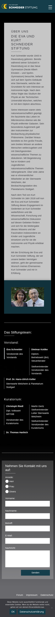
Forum (19, 595)
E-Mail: (8, 535)
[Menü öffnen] (50, 7)
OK (13, 611)
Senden (35, 572)
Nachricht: (10, 548)
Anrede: (9, 477)
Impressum (31, 595)
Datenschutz (47, 595)
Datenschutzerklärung (32, 611)
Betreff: (9, 523)
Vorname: (10, 498)
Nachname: (11, 511)
